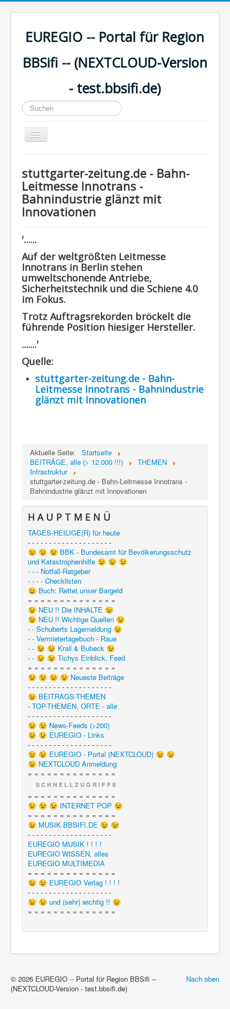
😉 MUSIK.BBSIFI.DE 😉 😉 (73, 825)
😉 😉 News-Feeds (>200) (69, 725)
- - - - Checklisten (54, 581)
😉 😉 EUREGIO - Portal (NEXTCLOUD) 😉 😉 (101, 754)
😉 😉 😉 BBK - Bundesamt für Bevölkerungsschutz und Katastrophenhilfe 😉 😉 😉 (109, 557)
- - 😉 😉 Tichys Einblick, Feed (76, 658)
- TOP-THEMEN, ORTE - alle (72, 706)
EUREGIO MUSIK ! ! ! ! (65, 844)
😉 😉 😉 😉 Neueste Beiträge (76, 677)
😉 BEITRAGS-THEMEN (66, 696)
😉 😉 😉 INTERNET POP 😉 (75, 806)
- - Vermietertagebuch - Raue (72, 639)
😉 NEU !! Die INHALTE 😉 (70, 610)
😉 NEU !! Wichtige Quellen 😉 (76, 619)
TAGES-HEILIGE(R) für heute (74, 533)
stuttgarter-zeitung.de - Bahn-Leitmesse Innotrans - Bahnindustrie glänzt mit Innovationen (119, 389)
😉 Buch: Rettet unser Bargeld (75, 590)
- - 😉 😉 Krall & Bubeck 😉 (71, 648)
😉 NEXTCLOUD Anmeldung (72, 764)
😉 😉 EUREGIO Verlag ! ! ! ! (74, 883)
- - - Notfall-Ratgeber (59, 571)
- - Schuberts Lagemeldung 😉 (75, 629)
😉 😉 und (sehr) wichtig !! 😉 (74, 902)
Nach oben (202, 979)
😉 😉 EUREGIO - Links (66, 735)
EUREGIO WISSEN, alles (68, 854)
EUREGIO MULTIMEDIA (66, 863)
